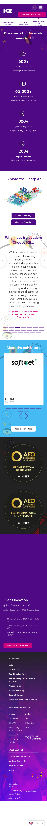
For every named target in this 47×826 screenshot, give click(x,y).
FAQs (11, 665)
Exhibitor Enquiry (23, 215)
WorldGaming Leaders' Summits (15, 729)
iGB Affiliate (13, 718)
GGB (27, 727)
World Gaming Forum (18, 674)
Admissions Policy (16, 798)
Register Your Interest (32, 14)
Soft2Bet (9, 399)
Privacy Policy (15, 686)
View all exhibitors (23, 429)
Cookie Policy (14, 794)
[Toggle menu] (40, 7)
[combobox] (36, 823)
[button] (5, 327)
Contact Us (14, 669)
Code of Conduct (16, 695)
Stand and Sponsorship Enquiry (23, 699)
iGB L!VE (12, 723)
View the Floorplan (23, 222)
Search (34, 7)
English (36, 823)
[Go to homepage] (8, 11)
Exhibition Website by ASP (29, 791)
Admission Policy (16, 690)
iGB (26, 718)
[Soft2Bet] (23, 376)
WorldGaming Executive (14, 740)
